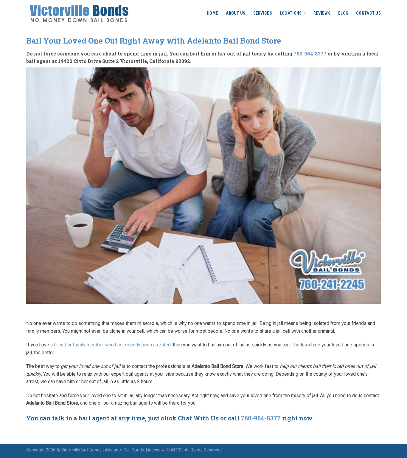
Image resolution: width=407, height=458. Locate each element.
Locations (291, 13)
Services (262, 13)
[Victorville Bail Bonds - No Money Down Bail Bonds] (85, 13)
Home (212, 13)
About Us (235, 13)
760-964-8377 (310, 53)
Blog (343, 13)
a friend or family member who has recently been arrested (110, 345)
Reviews (321, 13)
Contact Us (368, 13)
